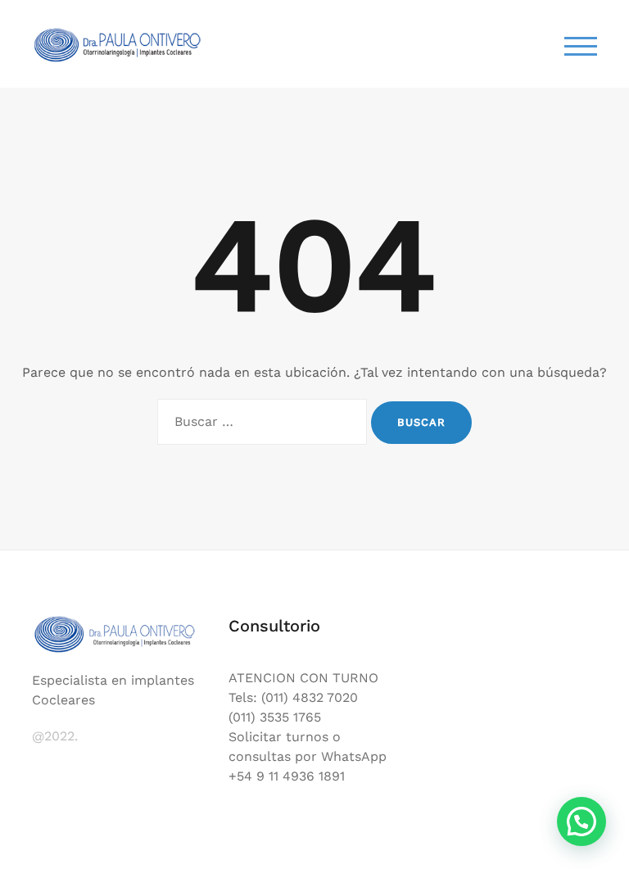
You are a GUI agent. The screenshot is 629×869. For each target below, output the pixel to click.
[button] (581, 821)
